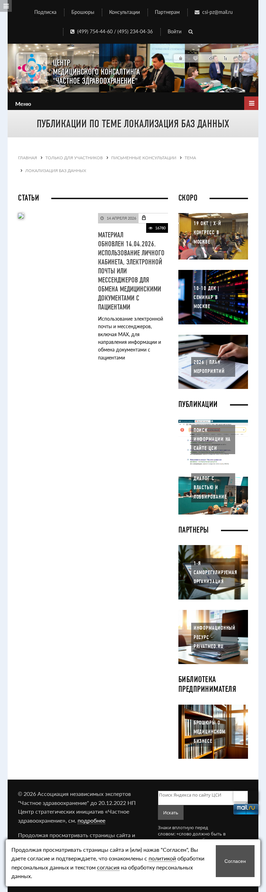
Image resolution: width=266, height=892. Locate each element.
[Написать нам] (210, 58)
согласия (108, 867)
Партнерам (167, 12)
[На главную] (181, 58)
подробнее (91, 820)
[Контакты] (240, 58)
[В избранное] (195, 58)
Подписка (45, 12)
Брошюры (82, 12)
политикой (162, 858)
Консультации (124, 12)
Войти (174, 31)
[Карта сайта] (225, 58)
